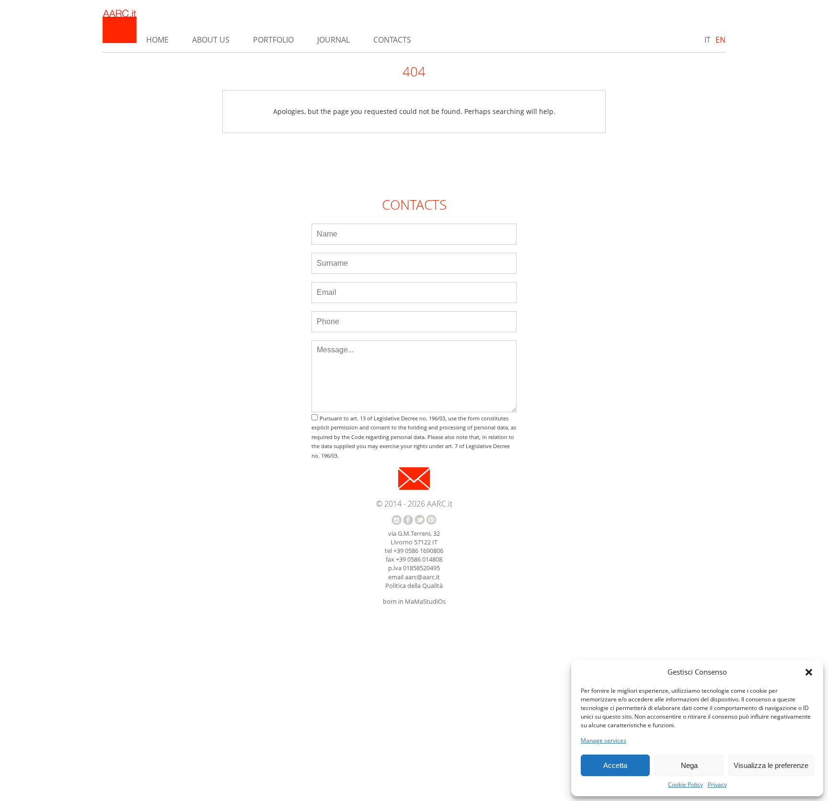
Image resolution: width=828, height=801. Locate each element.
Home (157, 39)
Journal (333, 39)
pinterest (431, 520)
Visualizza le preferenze (771, 765)
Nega (689, 765)
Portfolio (273, 39)
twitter (419, 520)
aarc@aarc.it (422, 577)
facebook (408, 520)
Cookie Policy (685, 785)
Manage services (603, 741)
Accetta (615, 765)
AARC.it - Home (120, 26)
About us (211, 39)
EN (720, 39)
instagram (396, 520)
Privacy (717, 785)
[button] (809, 672)
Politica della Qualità (414, 585)
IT (707, 39)
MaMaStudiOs (425, 601)
